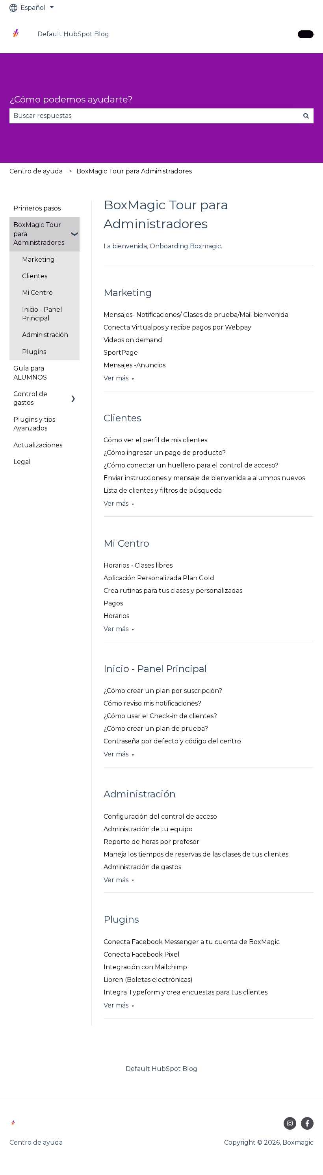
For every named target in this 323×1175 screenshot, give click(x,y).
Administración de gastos (142, 867)
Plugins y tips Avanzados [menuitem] (34, 424)
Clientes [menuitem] (34, 276)
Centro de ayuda (36, 171)
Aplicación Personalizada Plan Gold (159, 578)
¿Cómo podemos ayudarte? (71, 99)
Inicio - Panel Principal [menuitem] (42, 314)
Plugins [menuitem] (34, 352)
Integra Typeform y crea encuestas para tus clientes (185, 992)
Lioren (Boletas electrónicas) (148, 979)
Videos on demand (133, 340)
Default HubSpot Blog (73, 34)
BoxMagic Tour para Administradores (134, 171)
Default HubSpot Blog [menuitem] (161, 1069)
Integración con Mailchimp (145, 967)
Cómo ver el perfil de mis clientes (155, 440)
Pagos (113, 603)
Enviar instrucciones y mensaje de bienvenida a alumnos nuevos (204, 478)
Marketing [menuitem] (38, 259)
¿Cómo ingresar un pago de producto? (165, 452)
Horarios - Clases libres (138, 565)
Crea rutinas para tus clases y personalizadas (173, 590)
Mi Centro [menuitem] (37, 292)
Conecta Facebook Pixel (142, 954)
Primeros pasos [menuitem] (37, 208)
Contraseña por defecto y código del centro (172, 741)
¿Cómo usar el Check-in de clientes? (160, 716)
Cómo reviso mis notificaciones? (152, 703)
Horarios (116, 616)
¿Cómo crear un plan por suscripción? (163, 691)
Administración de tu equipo (148, 829)
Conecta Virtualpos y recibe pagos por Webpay (177, 327)
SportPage (121, 352)
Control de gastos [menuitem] (30, 398)
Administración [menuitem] (45, 335)
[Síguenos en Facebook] (307, 1123)
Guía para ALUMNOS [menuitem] (30, 373)
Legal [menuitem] (22, 462)
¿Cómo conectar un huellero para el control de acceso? (191, 465)
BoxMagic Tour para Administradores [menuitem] (38, 233)
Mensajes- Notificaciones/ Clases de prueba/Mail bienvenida (196, 314)
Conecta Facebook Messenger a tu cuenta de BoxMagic (192, 942)
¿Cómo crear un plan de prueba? (156, 728)
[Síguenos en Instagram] (290, 1123)
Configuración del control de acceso (160, 816)
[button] (73, 226)
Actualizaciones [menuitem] (37, 445)
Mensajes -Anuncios (134, 365)
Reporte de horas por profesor (151, 841)
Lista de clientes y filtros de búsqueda (163, 490)
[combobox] (154, 115)
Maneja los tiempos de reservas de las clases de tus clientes (196, 854)
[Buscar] (306, 115)
